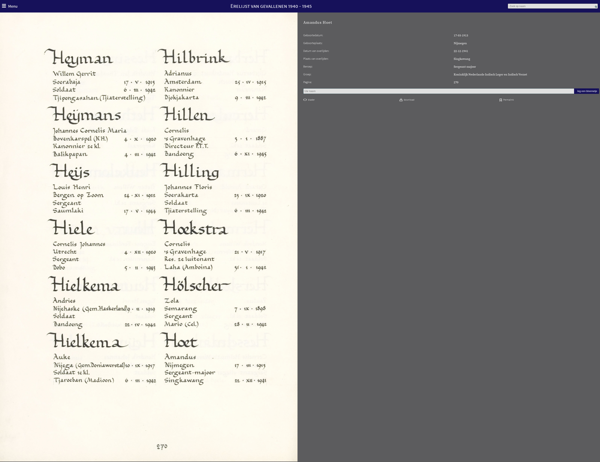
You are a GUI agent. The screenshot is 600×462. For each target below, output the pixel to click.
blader (311, 100)
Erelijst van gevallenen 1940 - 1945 (271, 6)
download (409, 100)
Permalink (508, 100)
